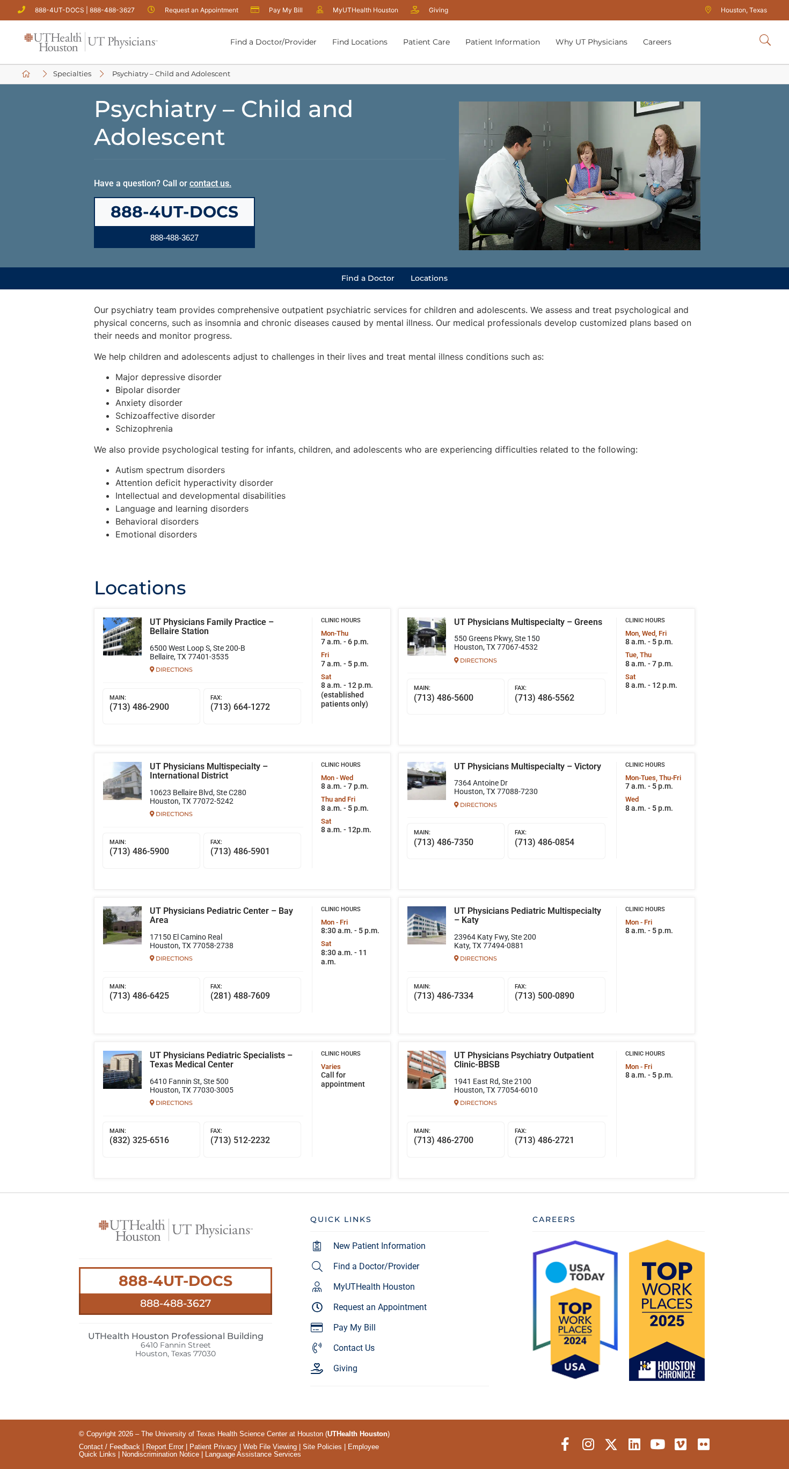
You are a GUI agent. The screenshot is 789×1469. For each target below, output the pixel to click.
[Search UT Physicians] (765, 40)
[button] (174, 237)
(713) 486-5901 (240, 848)
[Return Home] (91, 42)
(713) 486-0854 (544, 838)
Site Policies (322, 1447)
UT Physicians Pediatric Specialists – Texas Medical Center (221, 1060)
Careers (657, 42)
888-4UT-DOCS (175, 1281)
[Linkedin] (634, 1444)
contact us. (210, 183)
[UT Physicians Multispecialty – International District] (122, 781)
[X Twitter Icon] (611, 1444)
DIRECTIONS (173, 669)
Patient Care (426, 42)
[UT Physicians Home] (27, 74)
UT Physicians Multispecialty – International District (209, 771)
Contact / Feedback (109, 1447)
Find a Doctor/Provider (273, 42)
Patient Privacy (213, 1447)
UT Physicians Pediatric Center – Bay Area (221, 916)
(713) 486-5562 (544, 694)
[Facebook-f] (565, 1444)
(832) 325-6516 (139, 1137)
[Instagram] (588, 1444)
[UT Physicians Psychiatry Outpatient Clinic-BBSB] (426, 1070)
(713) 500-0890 (544, 992)
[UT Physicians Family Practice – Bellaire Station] (122, 636)
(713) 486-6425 (139, 992)
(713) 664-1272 (240, 703)
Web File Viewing (270, 1447)
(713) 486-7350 (443, 838)
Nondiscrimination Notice (160, 1454)
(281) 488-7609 (240, 992)
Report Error (165, 1447)
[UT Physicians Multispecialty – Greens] (426, 636)
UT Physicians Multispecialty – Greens (528, 622)
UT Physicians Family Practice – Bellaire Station (212, 627)
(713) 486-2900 (139, 703)
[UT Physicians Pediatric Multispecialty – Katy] (426, 925)
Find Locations (360, 42)
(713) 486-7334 (443, 992)
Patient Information (502, 42)
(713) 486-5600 (443, 694)
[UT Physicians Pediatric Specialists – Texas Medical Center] (122, 1070)
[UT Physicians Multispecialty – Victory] (426, 781)
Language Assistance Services (253, 1454)
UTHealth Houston (357, 1434)
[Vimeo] (680, 1444)
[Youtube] (657, 1444)
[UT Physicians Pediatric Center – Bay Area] (122, 925)
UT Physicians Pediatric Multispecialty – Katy (527, 916)
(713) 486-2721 (544, 1137)
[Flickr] (703, 1444)
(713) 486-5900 (139, 848)
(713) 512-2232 (240, 1137)
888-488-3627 (175, 1303)
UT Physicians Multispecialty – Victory (527, 767)
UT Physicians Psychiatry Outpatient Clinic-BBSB (524, 1060)
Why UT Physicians (591, 42)
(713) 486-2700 (443, 1137)
